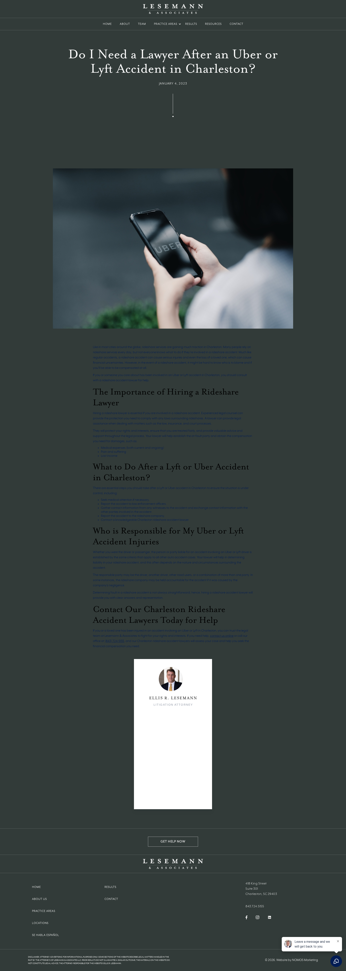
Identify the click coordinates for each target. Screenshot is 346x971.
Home (107, 24)
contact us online (221, 636)
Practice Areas (43, 911)
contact (236, 24)
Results (191, 24)
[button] (165, 24)
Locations (40, 923)
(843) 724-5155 (114, 641)
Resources (213, 24)
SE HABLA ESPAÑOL (45, 935)
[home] (173, 9)
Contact (111, 899)
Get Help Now (173, 841)
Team (142, 24)
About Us (39, 899)
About (125, 24)
